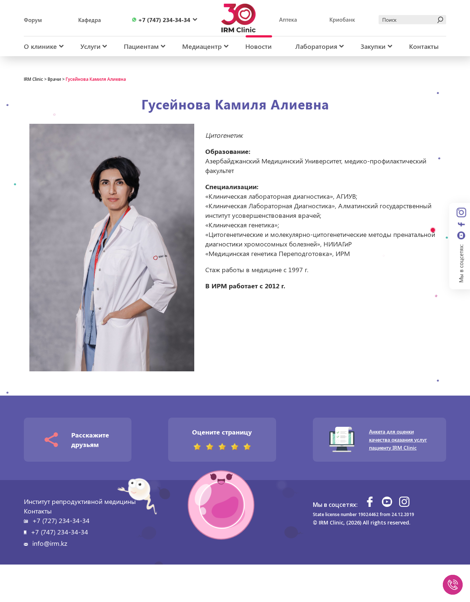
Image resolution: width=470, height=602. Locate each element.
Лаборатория (316, 46)
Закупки (373, 46)
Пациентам (141, 46)
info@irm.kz (49, 543)
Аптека (288, 19)
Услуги (90, 46)
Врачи (54, 79)
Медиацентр (202, 46)
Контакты (424, 46)
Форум (33, 20)
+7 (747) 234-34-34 (59, 531)
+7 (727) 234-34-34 (61, 520)
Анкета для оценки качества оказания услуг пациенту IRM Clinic (398, 439)
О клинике (40, 46)
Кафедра (89, 20)
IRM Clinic (33, 79)
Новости (258, 46)
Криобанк (342, 19)
